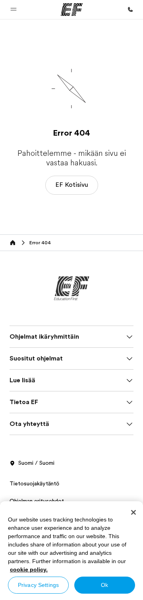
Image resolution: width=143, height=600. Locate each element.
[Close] (133, 512)
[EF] (72, 9)
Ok (104, 585)
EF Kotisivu (71, 184)
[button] (13, 9)
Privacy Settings (38, 585)
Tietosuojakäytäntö (34, 483)
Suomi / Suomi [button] (36, 463)
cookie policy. (29, 569)
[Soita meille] (130, 9)
